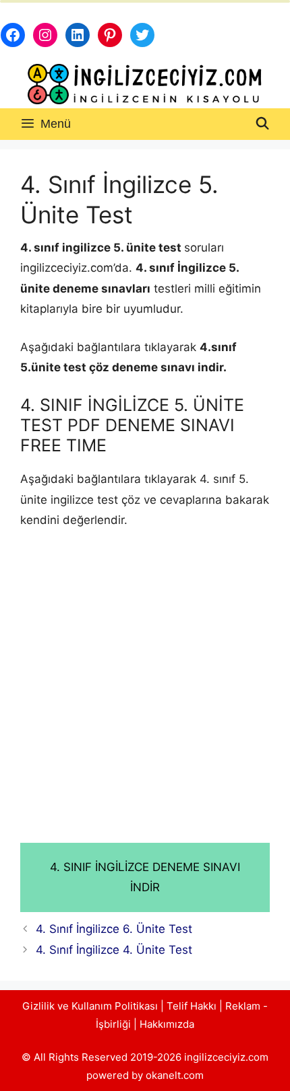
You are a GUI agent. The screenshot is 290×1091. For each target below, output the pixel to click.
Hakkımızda (167, 1024)
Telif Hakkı (191, 1006)
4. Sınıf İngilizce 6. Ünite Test (114, 929)
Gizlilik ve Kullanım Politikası (90, 1006)
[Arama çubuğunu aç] (262, 124)
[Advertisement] (145, 692)
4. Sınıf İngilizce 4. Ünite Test (114, 949)
